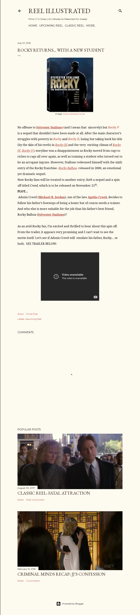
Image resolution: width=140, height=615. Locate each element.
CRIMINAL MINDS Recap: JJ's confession (62, 574)
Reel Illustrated (59, 11)
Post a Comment (35, 499)
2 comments (33, 580)
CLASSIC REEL (74, 25)
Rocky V (113, 127)
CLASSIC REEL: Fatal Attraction (54, 493)
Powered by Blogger (73, 603)
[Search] (120, 10)
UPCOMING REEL (51, 25)
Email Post (32, 313)
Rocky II (73, 139)
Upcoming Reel (33, 319)
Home (32, 25)
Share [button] (21, 313)
